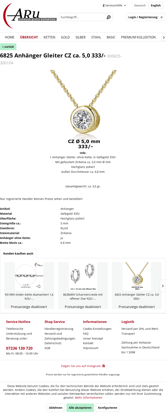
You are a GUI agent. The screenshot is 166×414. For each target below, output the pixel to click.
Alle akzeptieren (80, 408)
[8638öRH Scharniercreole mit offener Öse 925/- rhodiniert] (83, 276)
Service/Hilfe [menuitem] (113, 5)
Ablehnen (55, 408)
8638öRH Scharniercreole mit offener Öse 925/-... (83, 296)
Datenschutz (53, 343)
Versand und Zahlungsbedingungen (60, 336)
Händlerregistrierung (59, 329)
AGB (47, 348)
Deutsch (140, 5)
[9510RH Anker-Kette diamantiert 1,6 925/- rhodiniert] (29, 276)
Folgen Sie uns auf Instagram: (81, 366)
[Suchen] (109, 17)
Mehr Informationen (88, 397)
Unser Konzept (93, 338)
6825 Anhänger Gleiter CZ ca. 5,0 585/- (137, 296)
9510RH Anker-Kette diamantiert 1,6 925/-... (29, 296)
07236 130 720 (19, 348)
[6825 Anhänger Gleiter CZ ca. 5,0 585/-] (137, 276)
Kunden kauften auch (18, 253)
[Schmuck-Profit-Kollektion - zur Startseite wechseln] (30, 16)
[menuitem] (86, 17)
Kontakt (88, 343)
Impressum (90, 348)
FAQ (85, 333)
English (156, 5)
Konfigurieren (107, 408)
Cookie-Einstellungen (97, 329)
